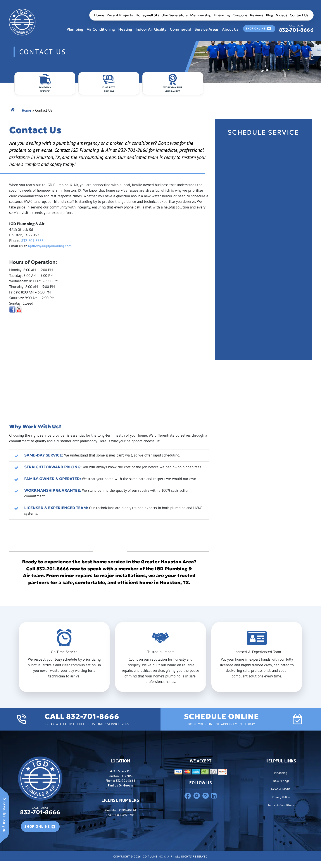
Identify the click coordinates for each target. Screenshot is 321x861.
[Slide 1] (156, 685)
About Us (230, 29)
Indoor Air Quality (151, 29)
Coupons (240, 15)
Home (99, 15)
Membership (200, 15)
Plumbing (75, 29)
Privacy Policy (281, 797)
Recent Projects (120, 15)
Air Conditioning (101, 29)
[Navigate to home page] (22, 22)
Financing (222, 15)
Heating (125, 29)
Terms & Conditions (281, 805)
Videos (281, 15)
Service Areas (207, 29)
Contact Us (299, 15)
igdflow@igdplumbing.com (50, 246)
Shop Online (256, 28)
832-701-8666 (296, 28)
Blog (269, 15)
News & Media (280, 789)
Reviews (257, 15)
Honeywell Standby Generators (162, 15)
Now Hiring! (281, 781)
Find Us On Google (120, 785)
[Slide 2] (164, 685)
